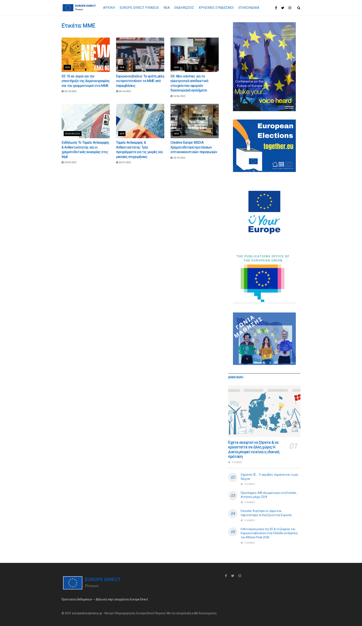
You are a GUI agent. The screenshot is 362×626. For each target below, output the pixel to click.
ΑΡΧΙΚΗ (109, 8)
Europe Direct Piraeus (139, 8)
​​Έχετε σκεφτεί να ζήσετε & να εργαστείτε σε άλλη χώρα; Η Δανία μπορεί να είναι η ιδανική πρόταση (253, 449)
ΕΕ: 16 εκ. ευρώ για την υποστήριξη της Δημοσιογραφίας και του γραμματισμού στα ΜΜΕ (86, 81)
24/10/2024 (69, 91)
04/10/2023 (124, 91)
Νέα (67, 67)
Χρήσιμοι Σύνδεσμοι (216, 8)
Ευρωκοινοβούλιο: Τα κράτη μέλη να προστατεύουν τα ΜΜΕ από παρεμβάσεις (140, 81)
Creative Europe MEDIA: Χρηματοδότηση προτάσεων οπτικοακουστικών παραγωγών (194, 147)
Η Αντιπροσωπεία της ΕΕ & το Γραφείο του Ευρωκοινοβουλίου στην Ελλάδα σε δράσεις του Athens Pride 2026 (269, 533)
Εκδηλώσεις (72, 133)
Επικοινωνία (248, 8)
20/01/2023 (124, 162)
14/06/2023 (178, 96)
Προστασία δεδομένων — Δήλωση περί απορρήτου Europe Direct (105, 599)
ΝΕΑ (166, 8)
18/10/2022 (178, 157)
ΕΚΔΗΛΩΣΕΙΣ (184, 8)
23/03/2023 (69, 162)
